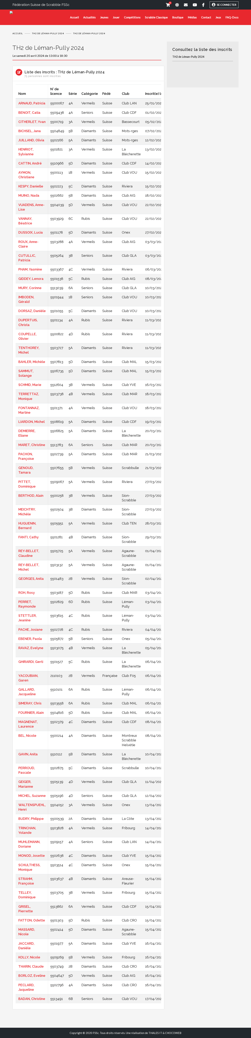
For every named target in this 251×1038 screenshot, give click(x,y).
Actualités (89, 17)
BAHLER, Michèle (31, 362)
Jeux (218, 17)
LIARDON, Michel (31, 422)
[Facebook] (201, 5)
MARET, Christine (31, 445)
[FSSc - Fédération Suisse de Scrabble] (40, 14)
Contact (206, 17)
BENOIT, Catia (29, 112)
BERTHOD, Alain (30, 495)
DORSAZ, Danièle (32, 311)
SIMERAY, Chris (30, 703)
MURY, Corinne (30, 288)
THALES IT (155, 1033)
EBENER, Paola (30, 639)
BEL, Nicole (27, 736)
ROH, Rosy (26, 593)
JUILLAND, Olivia (31, 140)
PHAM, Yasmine (30, 269)
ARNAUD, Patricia (31, 103)
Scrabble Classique (156, 17)
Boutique (177, 17)
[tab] (86, 51)
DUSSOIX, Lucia (30, 232)
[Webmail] (183, 5)
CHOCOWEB (173, 1033)
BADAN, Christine (31, 999)
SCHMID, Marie (29, 385)
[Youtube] (192, 5)
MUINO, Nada (28, 195)
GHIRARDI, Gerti (30, 662)
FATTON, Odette (31, 920)
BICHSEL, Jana (29, 131)
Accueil (74, 17)
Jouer (116, 17)
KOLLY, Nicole (29, 957)
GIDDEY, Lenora (31, 279)
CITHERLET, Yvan (32, 122)
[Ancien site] (174, 5)
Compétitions (132, 17)
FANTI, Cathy (28, 537)
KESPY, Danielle (30, 186)
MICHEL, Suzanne (32, 796)
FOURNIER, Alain (31, 713)
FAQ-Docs (232, 17)
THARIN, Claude (31, 966)
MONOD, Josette (31, 856)
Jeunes (104, 17)
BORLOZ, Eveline (31, 976)
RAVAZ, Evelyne (30, 648)
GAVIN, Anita (28, 754)
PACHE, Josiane (30, 629)
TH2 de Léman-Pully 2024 (48, 33)
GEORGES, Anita (31, 579)
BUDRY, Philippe (31, 819)
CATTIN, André (30, 163)
